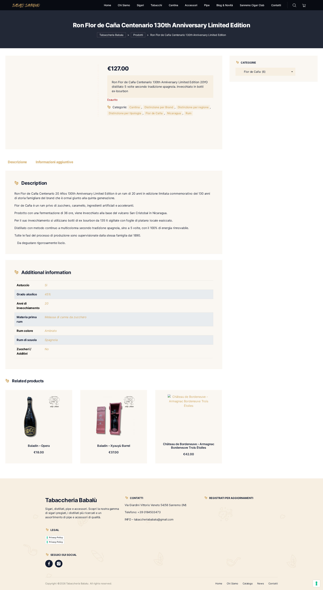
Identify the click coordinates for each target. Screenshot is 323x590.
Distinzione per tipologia (125, 113)
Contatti (273, 583)
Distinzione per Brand (158, 107)
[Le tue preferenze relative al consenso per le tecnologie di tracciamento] (316, 583)
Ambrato (51, 331)
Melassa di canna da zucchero (66, 317)
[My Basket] (304, 5)
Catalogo (248, 583)
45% (48, 294)
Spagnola (51, 340)
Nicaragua (174, 113)
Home (218, 583)
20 (46, 303)
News (260, 583)
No (47, 349)
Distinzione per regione (193, 107)
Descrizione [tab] (17, 162)
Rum (189, 113)
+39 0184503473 (149, 512)
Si (46, 285)
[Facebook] (49, 563)
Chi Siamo (232, 583)
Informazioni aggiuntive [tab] (54, 162)
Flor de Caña (154, 113)
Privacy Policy (56, 537)
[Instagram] (58, 563)
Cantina (134, 107)
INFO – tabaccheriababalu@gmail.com (149, 519)
